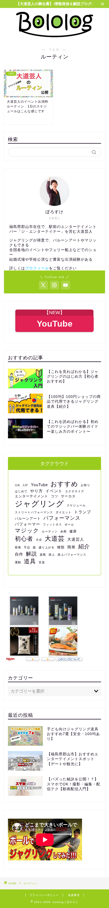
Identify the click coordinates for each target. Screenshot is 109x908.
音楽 (42, 562)
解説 (31, 554)
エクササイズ (74, 491)
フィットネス (52, 524)
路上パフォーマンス (72, 554)
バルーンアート (28, 518)
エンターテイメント (31, 496)
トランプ (82, 512)
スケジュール (76, 505)
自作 (19, 554)
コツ (54, 496)
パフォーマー (27, 524)
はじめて (21, 491)
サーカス (68, 496)
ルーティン (50, 531)
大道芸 (55, 538)
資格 (43, 554)
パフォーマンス (61, 518)
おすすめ (64, 484)
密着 (18, 547)
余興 (63, 531)
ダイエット (63, 512)
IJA (17, 485)
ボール (69, 524)
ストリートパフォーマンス (34, 512)
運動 (18, 562)
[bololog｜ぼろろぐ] (55, 36)
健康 (73, 531)
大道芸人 (75, 539)
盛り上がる (46, 547)
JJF (25, 485)
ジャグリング (39, 503)
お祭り (85, 485)
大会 (39, 539)
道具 (30, 561)
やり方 (36, 491)
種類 (61, 547)
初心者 (24, 538)
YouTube (39, 484)
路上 (52, 554)
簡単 (71, 547)
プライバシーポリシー (44, 895)
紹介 (84, 546)
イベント (54, 491)
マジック (27, 530)
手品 (27, 547)
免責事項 (74, 895)
